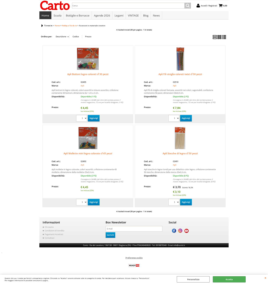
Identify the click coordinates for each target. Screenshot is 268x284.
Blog (145, 15)
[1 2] (174, 118)
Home (45, 15)
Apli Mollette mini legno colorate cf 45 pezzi (88, 153)
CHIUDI (265, 277)
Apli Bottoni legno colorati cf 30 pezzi (87, 74)
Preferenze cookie (134, 257)
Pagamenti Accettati (54, 234)
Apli (82, 85)
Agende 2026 (102, 15)
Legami (119, 15)
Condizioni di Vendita (54, 230)
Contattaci (49, 237)
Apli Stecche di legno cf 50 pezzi (180, 153)
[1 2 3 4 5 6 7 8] (174, 202)
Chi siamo (49, 227)
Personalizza (193, 279)
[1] (82, 118)
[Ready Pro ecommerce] (134, 265)
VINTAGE (133, 15)
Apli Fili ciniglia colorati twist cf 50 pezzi (180, 74)
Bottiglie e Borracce (77, 15)
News (156, 15)
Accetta (229, 279)
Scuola (57, 15)
